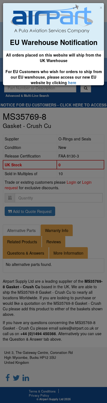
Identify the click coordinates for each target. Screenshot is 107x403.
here (72, 82)
